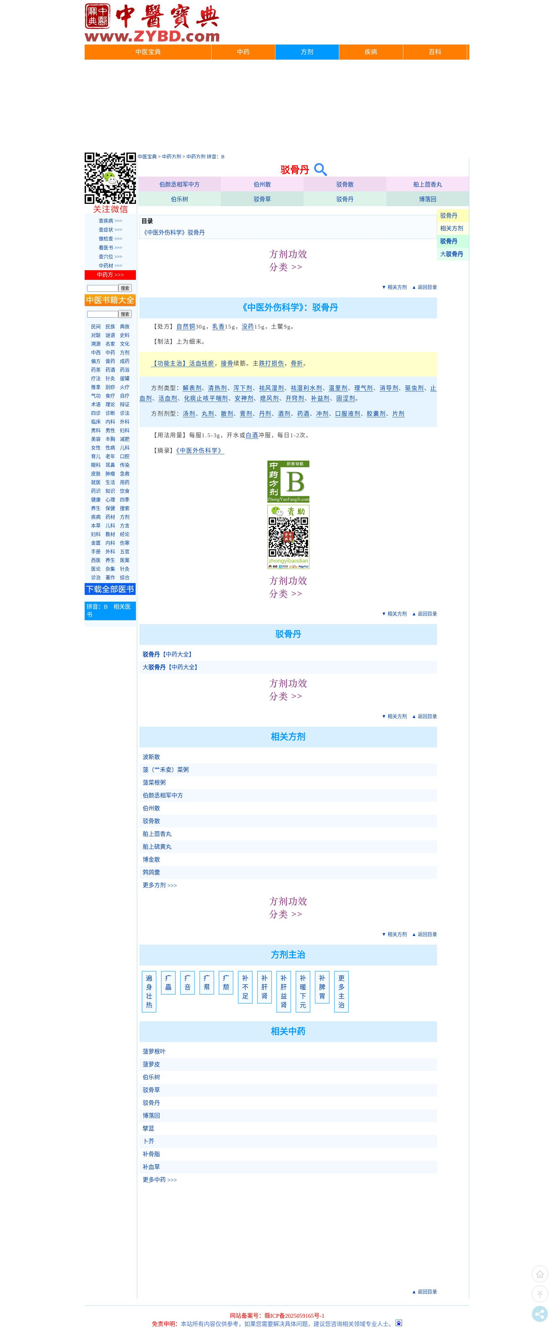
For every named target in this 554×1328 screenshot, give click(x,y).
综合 (125, 577)
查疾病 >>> (110, 220)
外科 (125, 421)
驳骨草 (262, 199)
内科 (110, 421)
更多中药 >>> (160, 1180)
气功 (96, 395)
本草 (96, 525)
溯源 (96, 344)
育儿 (96, 456)
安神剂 (244, 398)
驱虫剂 (414, 388)
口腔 (125, 456)
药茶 (96, 369)
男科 (96, 430)
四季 (125, 499)
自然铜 (185, 326)
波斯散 (151, 757)
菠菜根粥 (154, 783)
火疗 (125, 387)
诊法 (125, 413)
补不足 (245, 987)
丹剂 (265, 414)
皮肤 (96, 473)
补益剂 (320, 398)
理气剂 (363, 388)
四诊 (96, 413)
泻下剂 (242, 388)
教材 (110, 534)
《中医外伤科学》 (200, 450)
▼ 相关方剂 (394, 287)
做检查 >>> (110, 238)
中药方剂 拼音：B (205, 156)
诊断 (110, 413)
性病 (110, 447)
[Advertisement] (277, 108)
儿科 (125, 447)
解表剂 (192, 388)
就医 (96, 482)
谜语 (110, 335)
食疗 (110, 395)
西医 (96, 560)
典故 (125, 326)
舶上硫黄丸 (157, 847)
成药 (125, 361)
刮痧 (110, 387)
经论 (125, 534)
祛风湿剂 (271, 388)
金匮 (96, 543)
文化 (125, 344)
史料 (125, 335)
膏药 (110, 361)
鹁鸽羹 (151, 872)
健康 (96, 499)
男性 (110, 430)
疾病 (371, 52)
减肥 (125, 439)
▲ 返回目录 (424, 287)
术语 (96, 404)
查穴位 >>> (110, 256)
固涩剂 (345, 398)
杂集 (110, 569)
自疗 (125, 395)
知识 (110, 491)
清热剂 (217, 388)
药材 (110, 517)
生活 (110, 482)
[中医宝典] (152, 40)
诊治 (96, 577)
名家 (110, 344)
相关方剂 (451, 228)
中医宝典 (148, 52)
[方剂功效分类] (288, 276)
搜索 (125, 508)
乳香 (218, 326)
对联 (96, 335)
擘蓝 (148, 1128)
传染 (125, 465)
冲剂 (322, 414)
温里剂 (338, 388)
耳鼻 (110, 465)
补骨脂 (151, 1154)
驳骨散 (345, 184)
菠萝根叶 (154, 1051)
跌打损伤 (271, 363)
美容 (96, 439)
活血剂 (167, 398)
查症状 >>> (110, 229)
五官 (125, 551)
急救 (125, 473)
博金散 (151, 859)
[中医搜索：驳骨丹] (318, 169)
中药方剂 (171, 156)
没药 (248, 326)
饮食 (125, 491)
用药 (125, 482)
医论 (96, 569)
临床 (96, 421)
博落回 (427, 199)
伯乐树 (179, 199)
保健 (110, 508)
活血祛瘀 (201, 363)
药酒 (303, 414)
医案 (125, 560)
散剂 (227, 414)
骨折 (297, 363)
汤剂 (189, 414)
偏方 (96, 361)
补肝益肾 (284, 992)
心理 (110, 499)
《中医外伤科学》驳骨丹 (173, 233)
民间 (96, 326)
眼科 (96, 465)
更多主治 (341, 992)
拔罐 (125, 378)
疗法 (96, 378)
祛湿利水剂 (307, 388)
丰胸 (110, 439)
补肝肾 (264, 987)
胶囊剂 (376, 414)
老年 (110, 456)
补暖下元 (303, 992)
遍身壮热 (149, 992)
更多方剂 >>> (160, 885)
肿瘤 (110, 473)
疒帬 (207, 983)
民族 (110, 326)
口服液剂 (347, 414)
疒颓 (226, 983)
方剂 (307, 52)
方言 (125, 525)
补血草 (151, 1167)
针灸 (110, 378)
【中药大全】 (169, 654)
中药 (243, 52)
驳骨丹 (345, 199)
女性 (96, 447)
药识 (96, 491)
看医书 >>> (110, 247)
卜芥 (148, 1141)
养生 (96, 508)
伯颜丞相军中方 (179, 184)
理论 (110, 404)
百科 (435, 52)
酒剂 (284, 414)
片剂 (398, 414)
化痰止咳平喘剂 (206, 398)
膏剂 (246, 414)
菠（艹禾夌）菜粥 (166, 770)
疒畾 (168, 983)
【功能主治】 (170, 363)
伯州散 (262, 184)
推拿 (96, 387)
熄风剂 (269, 398)
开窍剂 (295, 398)
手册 (96, 551)
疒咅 (187, 983)
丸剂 (208, 414)
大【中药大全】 (171, 667)
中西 (96, 352)
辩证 (125, 404)
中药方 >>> (110, 275)
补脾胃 (322, 987)
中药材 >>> (110, 265)
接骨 (227, 363)
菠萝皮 (151, 1064)
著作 (110, 577)
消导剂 (389, 388)
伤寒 (125, 543)
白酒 (252, 435)
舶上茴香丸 (427, 184)
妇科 (125, 430)
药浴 (125, 369)
